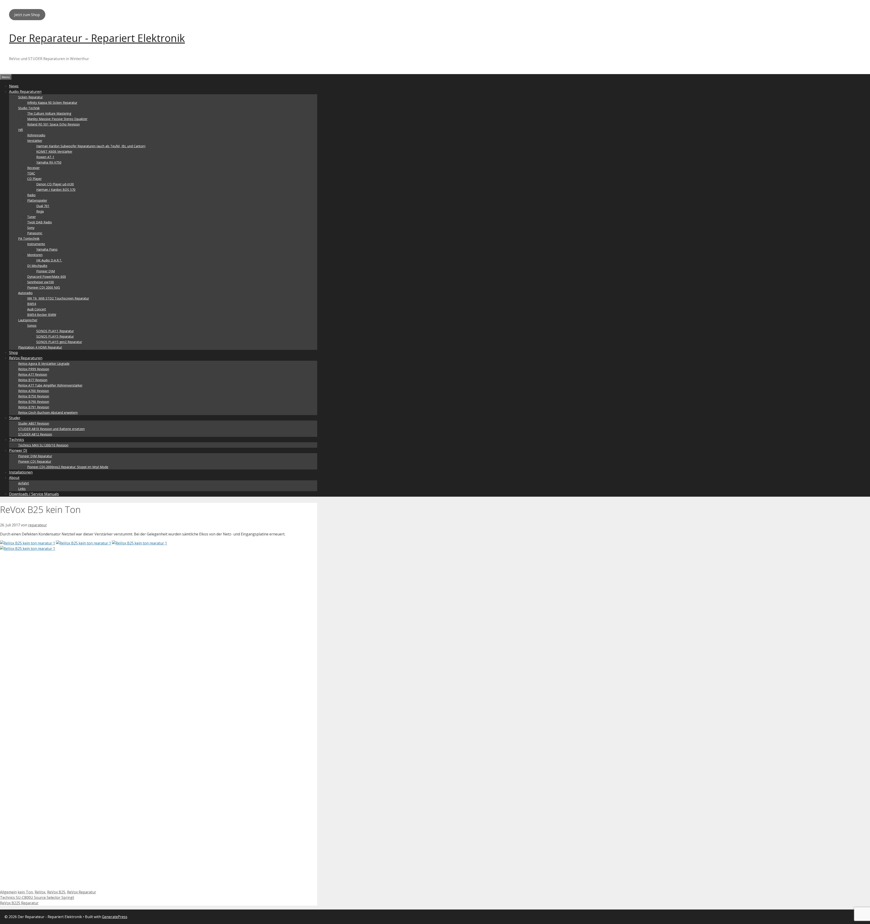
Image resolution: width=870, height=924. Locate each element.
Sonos (31, 325)
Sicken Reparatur (30, 97)
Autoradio (25, 293)
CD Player (34, 179)
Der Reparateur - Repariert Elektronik (97, 38)
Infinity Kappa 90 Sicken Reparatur (52, 102)
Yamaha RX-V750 (48, 162)
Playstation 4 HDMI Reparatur (40, 347)
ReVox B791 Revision (33, 407)
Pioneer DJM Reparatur (35, 456)
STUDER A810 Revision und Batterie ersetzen (51, 429)
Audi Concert (36, 309)
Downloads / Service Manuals (34, 493)
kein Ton (25, 892)
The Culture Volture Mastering (49, 113)
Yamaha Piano (47, 249)
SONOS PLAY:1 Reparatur (55, 331)
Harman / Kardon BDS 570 (55, 189)
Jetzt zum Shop (27, 14)
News (14, 86)
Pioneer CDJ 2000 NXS (43, 287)
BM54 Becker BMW (41, 314)
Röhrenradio (36, 135)
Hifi (20, 130)
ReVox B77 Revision (32, 380)
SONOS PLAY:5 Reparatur (55, 336)
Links (22, 488)
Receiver (33, 168)
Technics (16, 439)
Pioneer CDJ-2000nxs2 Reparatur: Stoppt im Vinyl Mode (67, 467)
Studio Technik (29, 108)
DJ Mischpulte (37, 266)
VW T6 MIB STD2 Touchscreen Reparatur (58, 298)
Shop (13, 352)
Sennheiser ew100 (40, 282)
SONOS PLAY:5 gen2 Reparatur (59, 342)
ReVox (40, 892)
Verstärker (34, 140)
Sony (30, 227)
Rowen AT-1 (45, 157)
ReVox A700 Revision (33, 391)
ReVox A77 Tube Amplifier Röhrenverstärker (50, 385)
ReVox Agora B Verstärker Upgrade (44, 363)
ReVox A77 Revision (32, 374)
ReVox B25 (56, 892)
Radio (31, 195)
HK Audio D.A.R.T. (49, 260)
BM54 (31, 304)
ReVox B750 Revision (33, 396)
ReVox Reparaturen (25, 358)
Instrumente (36, 244)
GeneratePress (114, 916)
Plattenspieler (37, 200)
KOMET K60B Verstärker (54, 151)
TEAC (31, 173)
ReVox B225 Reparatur (19, 902)
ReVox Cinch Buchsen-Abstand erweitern (48, 412)
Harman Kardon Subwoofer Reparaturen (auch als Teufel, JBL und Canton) (90, 146)
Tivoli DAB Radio (39, 222)
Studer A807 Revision (33, 423)
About (14, 477)
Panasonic (34, 233)
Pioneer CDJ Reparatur (34, 461)
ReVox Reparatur (81, 892)
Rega (40, 211)
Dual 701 (42, 206)
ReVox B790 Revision (33, 401)
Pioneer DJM (45, 271)
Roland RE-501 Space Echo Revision (53, 124)
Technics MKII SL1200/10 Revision (43, 445)
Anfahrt (23, 483)
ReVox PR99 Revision (33, 369)
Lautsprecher (27, 320)
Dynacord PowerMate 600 (46, 276)
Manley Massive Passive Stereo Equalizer (57, 119)
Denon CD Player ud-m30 (55, 184)
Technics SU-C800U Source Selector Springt (37, 897)
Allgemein (8, 892)
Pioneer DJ (18, 450)
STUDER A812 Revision (35, 434)
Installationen (21, 472)
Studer (14, 417)
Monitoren (35, 255)
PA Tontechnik (28, 238)
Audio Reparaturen (25, 91)
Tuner (31, 217)
